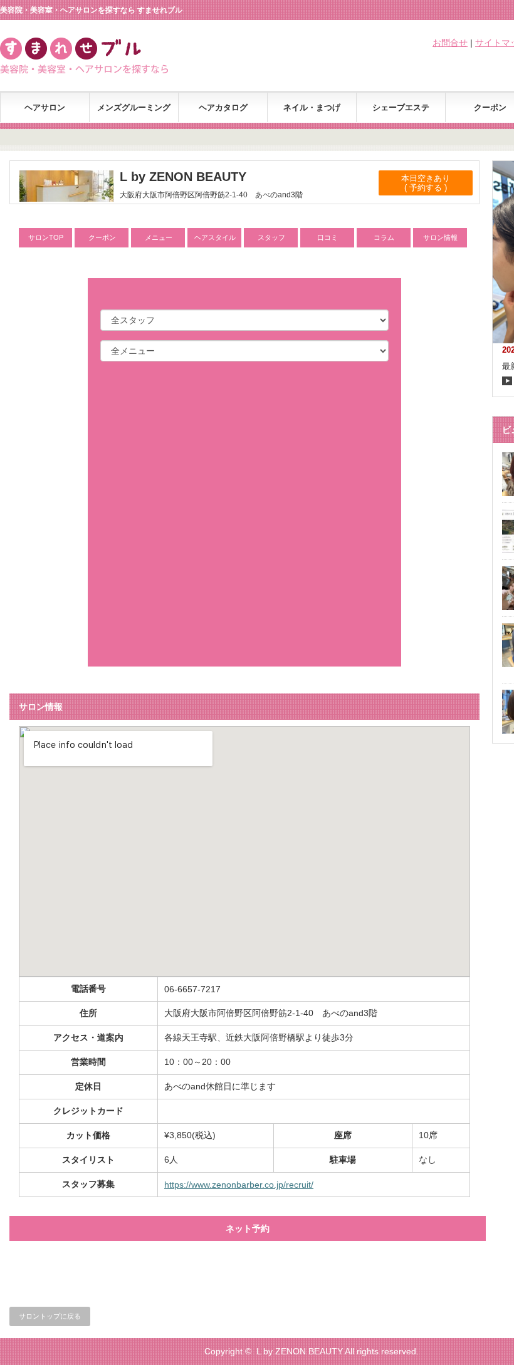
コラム (384, 237)
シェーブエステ (400, 107)
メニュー (158, 237)
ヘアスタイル (215, 237)
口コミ (327, 237)
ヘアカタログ (223, 107)
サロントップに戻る (50, 1316)
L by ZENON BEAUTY (299, 1351)
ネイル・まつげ (311, 107)
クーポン (102, 237)
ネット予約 (248, 1228)
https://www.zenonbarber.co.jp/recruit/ (238, 1185)
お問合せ (450, 43)
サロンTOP (45, 237)
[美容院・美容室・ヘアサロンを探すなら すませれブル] (99, 70)
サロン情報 (440, 237)
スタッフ (271, 237)
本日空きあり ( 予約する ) (425, 183)
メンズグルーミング (133, 107)
